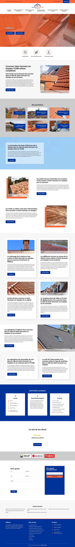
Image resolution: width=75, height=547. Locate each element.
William (11, 400)
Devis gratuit (66, 1)
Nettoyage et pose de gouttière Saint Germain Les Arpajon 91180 (36, 510)
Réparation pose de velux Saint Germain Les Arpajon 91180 (37, 512)
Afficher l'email (56, 529)
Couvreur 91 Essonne (9, 11)
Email (11, 476)
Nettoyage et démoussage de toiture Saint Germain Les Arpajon (15, 511)
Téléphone (27, 476)
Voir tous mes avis (37, 444)
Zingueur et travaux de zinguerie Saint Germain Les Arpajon (15, 509)
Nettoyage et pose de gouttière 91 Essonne (41, 11)
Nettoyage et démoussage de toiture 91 (53, 11)
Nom (11, 471)
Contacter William (10, 89)
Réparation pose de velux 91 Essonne (29, 11)
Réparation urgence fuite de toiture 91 (18, 11)
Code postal (27, 471)
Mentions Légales (44, 545)
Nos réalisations (10, 33)
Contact (31, 538)
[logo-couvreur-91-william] (37, 6)
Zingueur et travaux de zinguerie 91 (64, 11)
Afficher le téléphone (57, 1)
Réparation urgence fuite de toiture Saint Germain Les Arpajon (59, 509)
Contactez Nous (20, 33)
